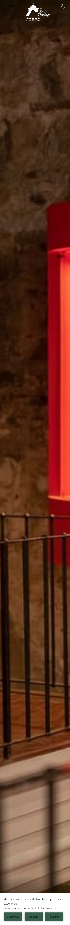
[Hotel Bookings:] (63, 6)
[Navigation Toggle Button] (10, 6)
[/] (37, 12)
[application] (35, 909)
